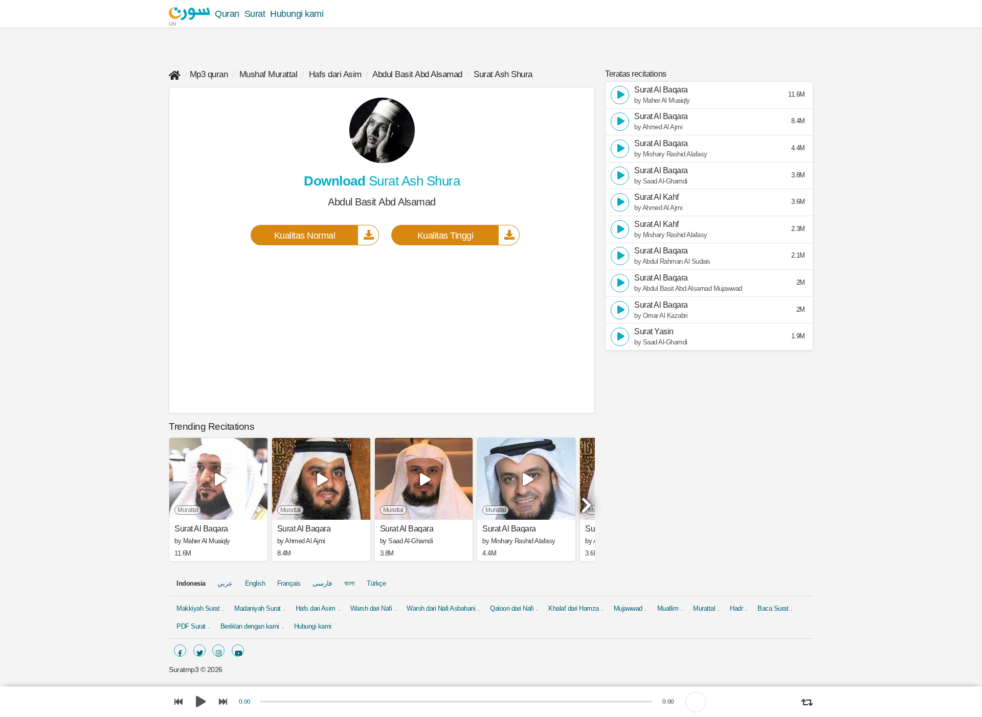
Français (289, 583)
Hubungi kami (296, 14)
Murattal (704, 608)
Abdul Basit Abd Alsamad (417, 74)
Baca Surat (772, 608)
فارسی (322, 583)
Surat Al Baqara (201, 529)
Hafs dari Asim (335, 74)
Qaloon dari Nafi (511, 608)
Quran (227, 14)
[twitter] (199, 650)
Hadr (736, 608)
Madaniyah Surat (257, 608)
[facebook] (180, 650)
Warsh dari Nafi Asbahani (441, 608)
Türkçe (376, 583)
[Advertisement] (381, 328)
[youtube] (238, 650)
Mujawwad (628, 608)
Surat (254, 14)
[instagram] (218, 650)
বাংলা (349, 583)
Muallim (668, 608)
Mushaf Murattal (268, 74)
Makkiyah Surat (197, 608)
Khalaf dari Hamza (573, 608)
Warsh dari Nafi (371, 608)
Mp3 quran (209, 74)
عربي (225, 583)
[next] (584, 501)
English (255, 583)
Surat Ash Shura (503, 74)
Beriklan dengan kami (249, 626)
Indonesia (191, 583)
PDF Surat (191, 626)
